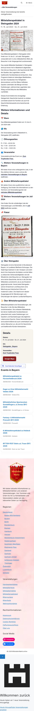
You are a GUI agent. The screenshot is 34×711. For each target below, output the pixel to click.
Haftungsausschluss (10, 625)
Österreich (7, 566)
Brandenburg (9, 525)
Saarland (7, 550)
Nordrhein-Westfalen (12, 544)
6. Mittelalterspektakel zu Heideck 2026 (16, 432)
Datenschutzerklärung (11, 619)
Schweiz (6, 573)
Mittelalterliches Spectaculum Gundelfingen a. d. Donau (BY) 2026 (15, 404)
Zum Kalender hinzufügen (13, 366)
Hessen (7, 534)
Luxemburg (7, 570)
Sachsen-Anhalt (10, 557)
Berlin (6, 522)
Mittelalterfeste (8, 588)
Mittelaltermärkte (9, 591)
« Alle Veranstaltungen (9, 7)
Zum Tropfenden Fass (11, 353)
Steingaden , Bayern (10, 346)
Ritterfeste (7, 600)
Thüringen (8, 563)
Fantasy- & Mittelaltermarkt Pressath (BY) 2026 (14, 419)
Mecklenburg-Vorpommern (14, 538)
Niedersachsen (10, 541)
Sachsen (7, 554)
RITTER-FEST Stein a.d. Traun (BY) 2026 (17, 445)
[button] (21, 3)
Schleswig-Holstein (11, 560)
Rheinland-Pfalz (10, 547)
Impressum (7, 615)
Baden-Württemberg (12, 515)
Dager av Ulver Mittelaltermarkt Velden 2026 (15, 390)
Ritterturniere (8, 597)
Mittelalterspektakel (10, 594)
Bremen (7, 528)
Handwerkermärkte (10, 584)
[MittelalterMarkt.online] (4, 3)
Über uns (6, 628)
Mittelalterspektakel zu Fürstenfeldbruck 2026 (12, 377)
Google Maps (9, 359)
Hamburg (8, 531)
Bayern (7, 519)
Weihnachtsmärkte (10, 604)
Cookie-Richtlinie (9, 622)
